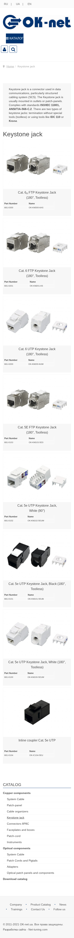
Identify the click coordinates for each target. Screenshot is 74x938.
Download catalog (15, 879)
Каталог (16, 38)
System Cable (15, 799)
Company (16, 904)
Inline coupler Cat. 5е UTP (37, 740)
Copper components (17, 793)
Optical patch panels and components (30, 872)
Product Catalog (41, 904)
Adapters (12, 866)
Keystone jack (15, 817)
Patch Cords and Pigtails (22, 860)
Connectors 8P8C (18, 823)
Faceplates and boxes (21, 829)
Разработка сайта (14, 929)
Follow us (59, 909)
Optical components (16, 848)
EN (29, 4)
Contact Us (38, 909)
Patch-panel (14, 805)
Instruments (14, 842)
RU (6, 4)
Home (10, 66)
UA (18, 4)
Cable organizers (17, 811)
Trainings (17, 909)
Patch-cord (14, 836)
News (62, 904)
